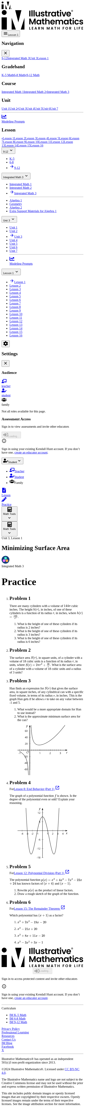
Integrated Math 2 (20, 187)
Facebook (8, 1046)
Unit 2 (13, 231)
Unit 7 (13, 250)
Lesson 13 (15, 324)
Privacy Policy (11, 1029)
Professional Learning (15, 1032)
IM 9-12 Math (18, 1022)
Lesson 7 (15, 303)
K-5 (11, 158)
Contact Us (9, 1039)
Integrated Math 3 (13, 177)
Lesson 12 (15, 321)
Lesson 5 (15, 296)
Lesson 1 (8, 273)
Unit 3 (6, 220)
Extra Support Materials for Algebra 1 (33, 211)
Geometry (15, 204)
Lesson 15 (15, 332)
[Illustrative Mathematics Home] (42, 16)
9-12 (5, 151)
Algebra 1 (15, 200)
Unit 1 (13, 227)
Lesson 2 (15, 285)
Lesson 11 (15, 317)
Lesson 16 (15, 335)
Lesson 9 (15, 310)
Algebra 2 (15, 207)
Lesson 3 (15, 289)
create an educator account (30, 452)
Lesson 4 (15, 292)
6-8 (11, 162)
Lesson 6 (15, 300)
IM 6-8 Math (17, 1018)
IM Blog (7, 1043)
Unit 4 (13, 240)
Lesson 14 (15, 328)
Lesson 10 (15, 314)
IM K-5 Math (17, 1015)
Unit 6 (13, 247)
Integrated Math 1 (20, 184)
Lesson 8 (15, 307)
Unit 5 (13, 243)
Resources (8, 1036)
